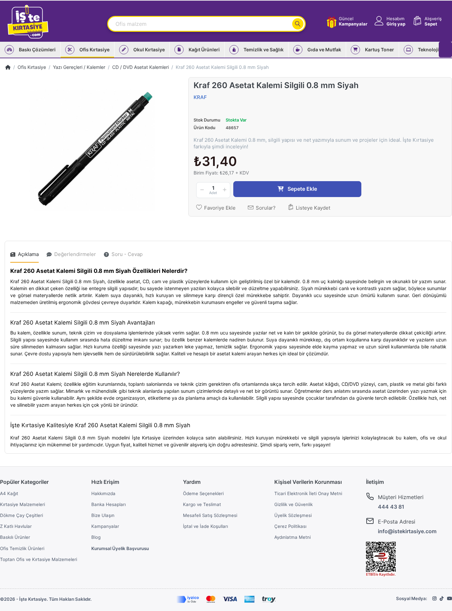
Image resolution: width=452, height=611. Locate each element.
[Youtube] (449, 598)
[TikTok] (442, 598)
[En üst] (8, 67)
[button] (389, 21)
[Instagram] (434, 598)
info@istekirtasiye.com (407, 531)
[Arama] (297, 23)
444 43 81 (391, 506)
